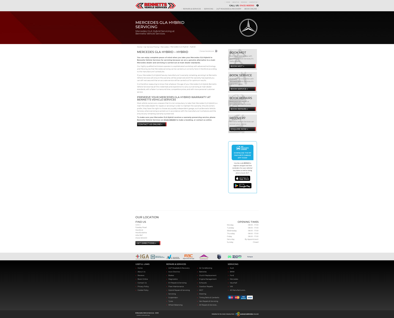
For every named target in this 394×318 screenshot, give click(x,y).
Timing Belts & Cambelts (209, 297)
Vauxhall (233, 283)
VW (231, 286)
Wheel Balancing (175, 305)
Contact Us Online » (150, 124)
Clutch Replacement (207, 275)
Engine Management (208, 279)
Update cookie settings (143, 315)
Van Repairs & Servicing (208, 301)
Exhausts (203, 283)
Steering (202, 294)
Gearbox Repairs (206, 286)
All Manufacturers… (238, 290)
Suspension (173, 297)
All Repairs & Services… (208, 305)
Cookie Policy (143, 290)
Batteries (203, 272)
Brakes (171, 275)
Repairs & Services (192, 9)
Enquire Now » (239, 129)
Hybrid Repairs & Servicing (179, 290)
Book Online (250, 9)
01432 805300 (241, 6)
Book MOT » (237, 66)
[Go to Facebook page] (258, 5)
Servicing (208, 9)
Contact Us (253, 2)
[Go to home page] (155, 6)
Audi (232, 268)
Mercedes (234, 279)
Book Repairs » (239, 109)
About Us (235, 2)
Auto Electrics (174, 272)
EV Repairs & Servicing (177, 283)
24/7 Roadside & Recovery (228, 9)
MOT (201, 290)
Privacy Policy (143, 286)
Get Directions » (146, 243)
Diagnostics (173, 279)
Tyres (170, 301)
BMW (232, 272)
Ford (232, 275)
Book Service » (239, 89)
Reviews (244, 2)
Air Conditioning (205, 268)
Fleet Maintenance (176, 286)
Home (228, 2)
